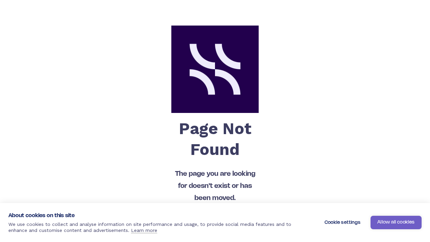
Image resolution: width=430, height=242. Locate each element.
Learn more (144, 230)
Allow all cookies (396, 222)
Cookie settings (342, 222)
